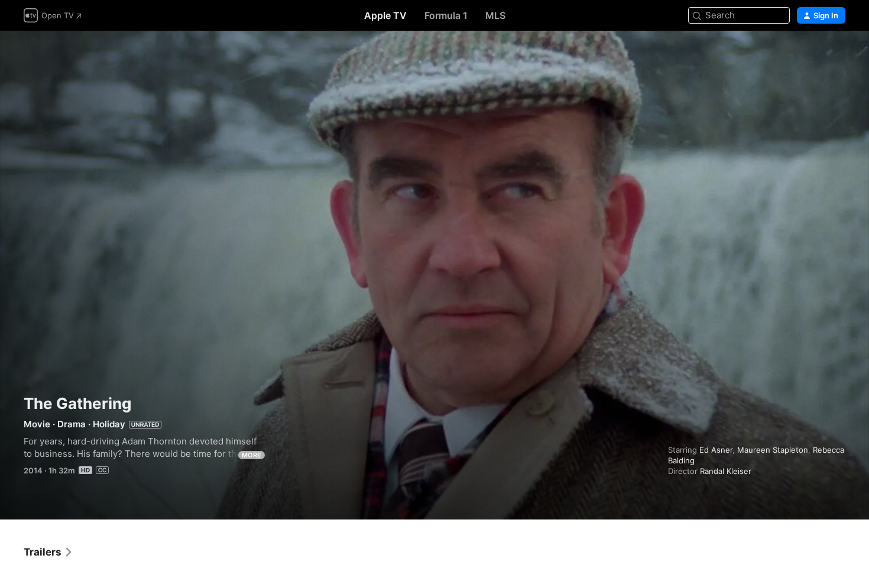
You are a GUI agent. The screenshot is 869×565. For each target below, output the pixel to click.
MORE (251, 455)
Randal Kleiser (725, 471)
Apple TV (385, 15)
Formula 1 (446, 15)
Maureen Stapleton (772, 449)
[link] (48, 551)
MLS (495, 15)
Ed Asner (715, 449)
